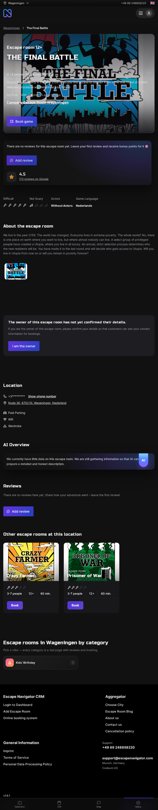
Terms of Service (16, 758)
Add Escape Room (16, 711)
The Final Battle (37, 28)
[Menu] (145, 13)
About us (112, 718)
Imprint (8, 751)
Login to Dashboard (17, 705)
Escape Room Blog (119, 711)
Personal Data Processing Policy (27, 764)
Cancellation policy (119, 731)
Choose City (114, 705)
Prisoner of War (84, 575)
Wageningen (11, 28)
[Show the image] (15, 272)
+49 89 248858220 (133, 3)
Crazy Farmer (21, 575)
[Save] (42, 549)
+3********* (16, 396)
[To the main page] (7, 13)
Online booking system (20, 718)
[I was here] (51, 549)
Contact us (113, 725)
